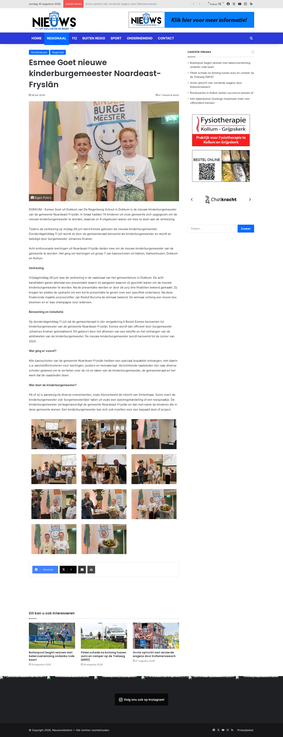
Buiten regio (93, 38)
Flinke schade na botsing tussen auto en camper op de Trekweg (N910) (103, 656)
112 (74, 38)
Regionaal (56, 38)
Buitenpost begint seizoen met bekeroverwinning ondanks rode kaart (52, 656)
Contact (166, 38)
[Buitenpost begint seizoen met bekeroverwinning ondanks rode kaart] (52, 636)
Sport (116, 38)
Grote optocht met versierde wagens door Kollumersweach (154, 654)
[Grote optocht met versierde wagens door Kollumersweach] (156, 636)
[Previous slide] (191, 199)
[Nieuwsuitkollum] (54, 21)
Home (37, 38)
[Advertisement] (104, 591)
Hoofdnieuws (39, 52)
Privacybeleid (245, 730)
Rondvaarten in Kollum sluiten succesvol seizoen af (116, 3)
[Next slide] (249, 199)
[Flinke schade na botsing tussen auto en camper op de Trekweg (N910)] (104, 636)
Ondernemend (139, 38)
